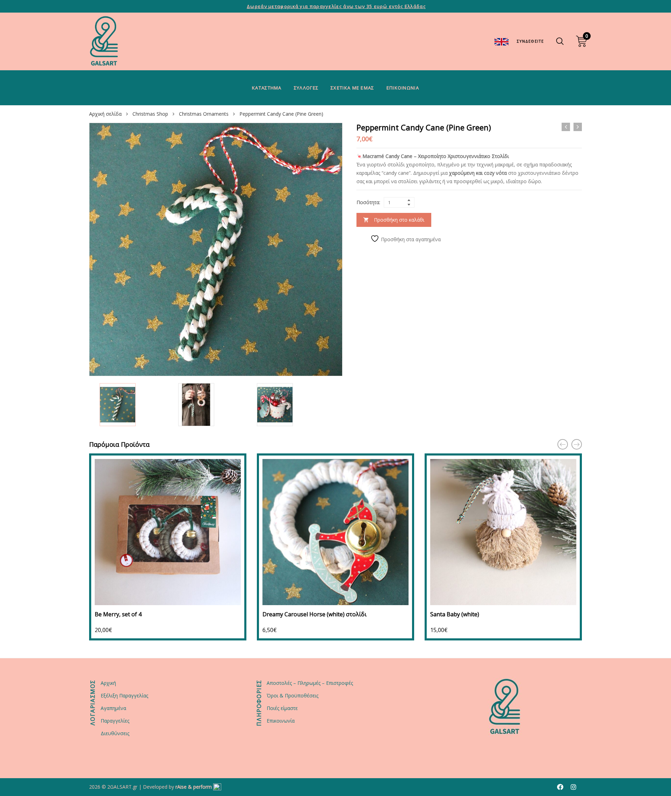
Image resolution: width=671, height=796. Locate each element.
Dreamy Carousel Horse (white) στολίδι (314, 614)
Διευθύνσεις (115, 733)
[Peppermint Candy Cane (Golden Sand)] (566, 127)
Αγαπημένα (113, 708)
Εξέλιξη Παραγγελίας (124, 695)
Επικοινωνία (403, 88)
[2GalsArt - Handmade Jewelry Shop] (104, 41)
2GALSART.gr (122, 786)
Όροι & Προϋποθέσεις (292, 695)
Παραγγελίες (115, 720)
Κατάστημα (267, 88)
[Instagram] (573, 787)
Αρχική (108, 683)
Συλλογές (306, 88)
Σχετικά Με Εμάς (352, 88)
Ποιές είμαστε (282, 708)
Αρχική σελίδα (105, 113)
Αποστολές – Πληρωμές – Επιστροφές (310, 683)
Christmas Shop (150, 113)
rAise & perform (193, 786)
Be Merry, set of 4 (118, 614)
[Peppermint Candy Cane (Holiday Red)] (577, 127)
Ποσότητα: (368, 202)
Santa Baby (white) (454, 614)
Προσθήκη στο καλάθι (399, 219)
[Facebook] (560, 787)
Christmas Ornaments (204, 113)
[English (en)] (501, 41)
